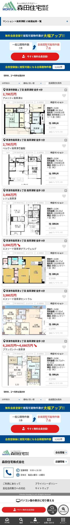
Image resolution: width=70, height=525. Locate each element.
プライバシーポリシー (46, 483)
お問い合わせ (49, 522)
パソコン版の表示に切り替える (37, 500)
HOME (7, 522)
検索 (21, 522)
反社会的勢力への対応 (14, 488)
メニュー (63, 522)
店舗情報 (59, 461)
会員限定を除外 (55, 83)
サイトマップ (42, 488)
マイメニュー (35, 522)
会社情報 (59, 452)
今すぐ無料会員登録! (37, 56)
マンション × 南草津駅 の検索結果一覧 (22, 21)
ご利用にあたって (12, 483)
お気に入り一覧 (52, 511)
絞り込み (63, 511)
